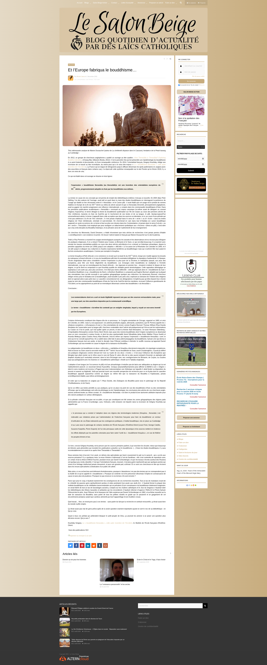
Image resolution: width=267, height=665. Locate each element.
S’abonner (183, 446)
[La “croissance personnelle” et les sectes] (117, 581)
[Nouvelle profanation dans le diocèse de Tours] (64, 626)
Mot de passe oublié (198, 76)
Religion (71, 64)
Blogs (86, 3)
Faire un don (184, 442)
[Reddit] (93, 545)
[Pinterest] (82, 545)
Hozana (196, 253)
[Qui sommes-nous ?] (187, 485)
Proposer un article (156, 3)
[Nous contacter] (189, 485)
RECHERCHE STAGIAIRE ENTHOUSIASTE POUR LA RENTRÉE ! (188, 403)
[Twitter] (70, 545)
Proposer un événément (191, 426)
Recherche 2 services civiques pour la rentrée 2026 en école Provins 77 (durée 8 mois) (189, 391)
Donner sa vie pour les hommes (74, 560)
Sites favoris (183, 456)
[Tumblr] (99, 545)
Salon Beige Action (100, 3)
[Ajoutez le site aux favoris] (191, 485)
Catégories (183, 449)
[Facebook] (76, 545)
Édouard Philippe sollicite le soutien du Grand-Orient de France (92, 608)
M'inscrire (202, 85)
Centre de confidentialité (188, 459)
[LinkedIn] (88, 545)
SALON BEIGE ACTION (191, 92)
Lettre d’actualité (127, 3)
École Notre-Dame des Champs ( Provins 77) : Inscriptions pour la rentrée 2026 (190, 380)
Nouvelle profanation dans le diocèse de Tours (86, 618)
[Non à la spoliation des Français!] (191, 115)
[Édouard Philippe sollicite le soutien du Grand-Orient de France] (64, 615)
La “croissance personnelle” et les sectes (115, 584)
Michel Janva (81, 76)
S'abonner (142, 622)
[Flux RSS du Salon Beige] (193, 485)
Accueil (79, 3)
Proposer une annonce (191, 417)
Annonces (141, 3)
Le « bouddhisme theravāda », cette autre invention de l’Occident (107, 523)
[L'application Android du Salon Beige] (195, 485)
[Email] (105, 545)
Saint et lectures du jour (188, 452)
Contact (114, 3)
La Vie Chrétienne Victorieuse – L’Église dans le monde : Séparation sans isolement (99, 629)
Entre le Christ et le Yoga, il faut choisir (151, 560)
